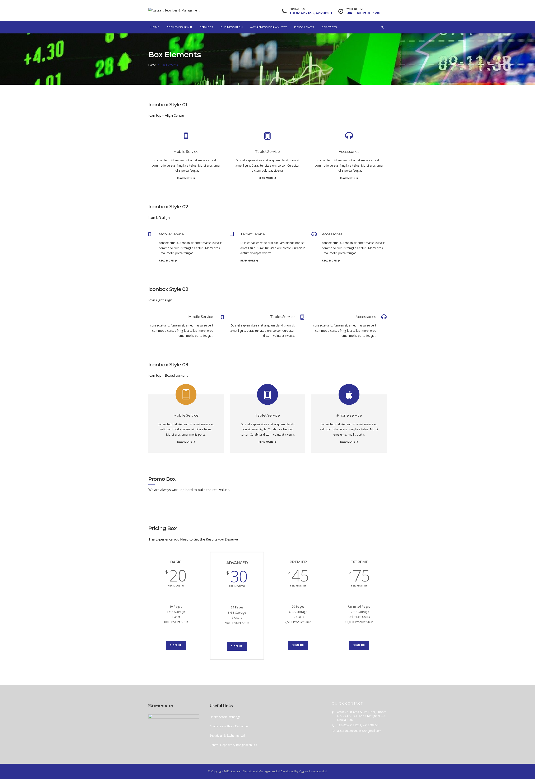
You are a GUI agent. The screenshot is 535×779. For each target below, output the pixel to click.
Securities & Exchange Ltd (227, 735)
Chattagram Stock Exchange (229, 726)
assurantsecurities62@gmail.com (359, 731)
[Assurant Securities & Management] (174, 10)
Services (206, 27)
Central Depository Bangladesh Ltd (233, 745)
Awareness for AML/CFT (268, 27)
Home (154, 27)
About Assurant (179, 27)
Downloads (304, 27)
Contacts (329, 27)
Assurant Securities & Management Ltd (255, 771)
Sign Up (176, 645)
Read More (184, 178)
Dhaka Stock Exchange (225, 717)
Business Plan (231, 27)
